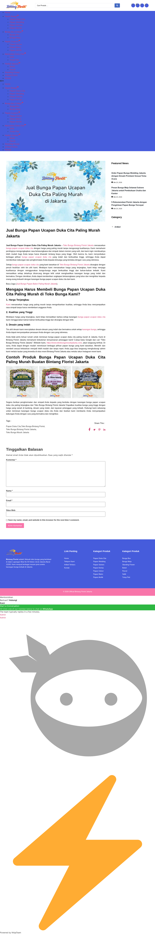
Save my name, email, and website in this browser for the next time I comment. (43, 520)
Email (9, 501)
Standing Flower (12, 72)
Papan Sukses (16, 25)
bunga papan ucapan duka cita (19, 248)
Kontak (8, 78)
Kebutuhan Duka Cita (14, 54)
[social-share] (89, 429)
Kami (8, 305)
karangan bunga (89, 329)
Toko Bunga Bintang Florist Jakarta (78, 245)
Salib (12, 57)
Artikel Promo (11, 75)
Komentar (11, 460)
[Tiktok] (147, 5)
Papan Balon (15, 47)
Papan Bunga (11, 16)
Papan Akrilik (16, 50)
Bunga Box (14, 34)
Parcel (12, 69)
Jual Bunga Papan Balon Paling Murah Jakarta (36, 284)
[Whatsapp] (142, 5)
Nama (9, 491)
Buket (12, 66)
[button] (77, 81)
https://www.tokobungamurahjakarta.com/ (64, 343)
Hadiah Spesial (11, 63)
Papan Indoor (16, 44)
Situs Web (10, 510)
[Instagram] (133, 5)
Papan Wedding (17, 22)
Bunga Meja (15, 37)
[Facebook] (138, 5)
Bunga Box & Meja (13, 32)
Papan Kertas (16, 28)
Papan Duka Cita (17, 19)
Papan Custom (11, 41)
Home (7, 12)
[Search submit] (117, 5)
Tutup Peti (14, 60)
